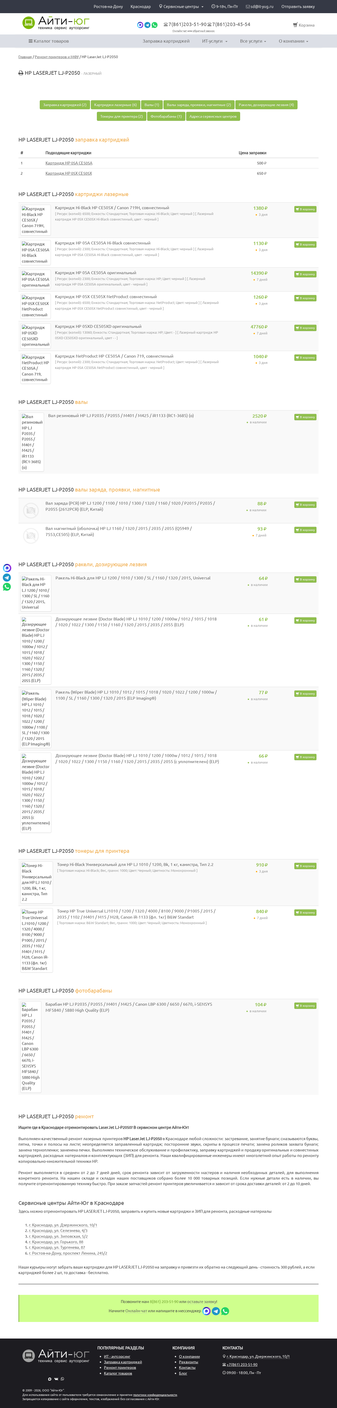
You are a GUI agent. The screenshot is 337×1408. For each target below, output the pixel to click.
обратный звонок (204, 30)
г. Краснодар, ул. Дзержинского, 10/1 (63, 1225)
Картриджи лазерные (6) (115, 105)
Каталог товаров (51, 40)
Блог (183, 1373)
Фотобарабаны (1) (166, 116)
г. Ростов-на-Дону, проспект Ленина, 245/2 (68, 1253)
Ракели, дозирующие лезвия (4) (266, 105)
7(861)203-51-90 (187, 24)
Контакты (187, 1367)
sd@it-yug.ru (262, 6)
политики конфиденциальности (155, 1394)
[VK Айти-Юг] (56, 1379)
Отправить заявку (298, 6)
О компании (291, 40)
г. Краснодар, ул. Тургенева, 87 (57, 1247)
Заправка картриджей (166, 40)
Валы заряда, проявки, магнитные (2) (199, 105)
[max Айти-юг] (140, 24)
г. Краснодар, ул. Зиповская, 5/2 (58, 1236)
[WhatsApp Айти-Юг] (62, 1379)
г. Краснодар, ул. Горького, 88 (56, 1242)
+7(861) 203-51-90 (242, 1364)
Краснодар (141, 6)
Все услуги (251, 40)
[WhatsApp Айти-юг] (154, 24)
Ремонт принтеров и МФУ (57, 57)
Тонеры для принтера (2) (121, 116)
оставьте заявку (201, 1301)
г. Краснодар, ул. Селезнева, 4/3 (58, 1230)
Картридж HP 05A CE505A (69, 163)
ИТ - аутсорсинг (117, 1356)
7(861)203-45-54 (231, 24)
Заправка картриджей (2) (65, 105)
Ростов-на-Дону (108, 6)
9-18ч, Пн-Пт (226, 6)
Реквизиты (188, 1362)
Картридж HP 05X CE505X (69, 173)
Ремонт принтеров (120, 1367)
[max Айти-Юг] (50, 1379)
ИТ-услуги (213, 40)
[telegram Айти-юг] (147, 24)
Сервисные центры (181, 6)
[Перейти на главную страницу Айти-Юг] (56, 23)
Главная (25, 57)
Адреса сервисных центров (213, 116)
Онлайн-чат (179, 30)
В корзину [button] (307, 209)
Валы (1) (152, 105)
